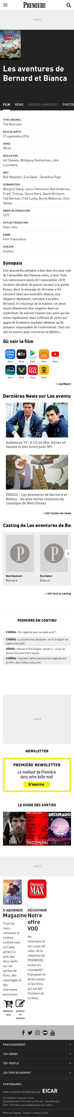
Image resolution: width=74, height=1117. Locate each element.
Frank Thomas (13, 194)
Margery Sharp (13, 189)
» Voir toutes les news (57, 513)
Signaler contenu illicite (35, 1112)
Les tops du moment (17, 1072)
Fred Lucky (29, 198)
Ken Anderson (60, 189)
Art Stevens (11, 160)
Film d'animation (14, 239)
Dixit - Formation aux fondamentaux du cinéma (27, 1104)
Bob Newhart (12, 177)
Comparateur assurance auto (18, 1097)
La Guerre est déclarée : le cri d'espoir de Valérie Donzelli (37, 641)
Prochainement (14, 1044)
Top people (11, 1063)
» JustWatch (63, 384)
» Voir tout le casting (58, 593)
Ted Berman (11, 198)
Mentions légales (12, 1112)
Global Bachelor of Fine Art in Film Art (23, 1101)
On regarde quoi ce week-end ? (31, 632)
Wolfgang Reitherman (35, 160)
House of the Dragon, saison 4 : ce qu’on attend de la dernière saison (35, 651)
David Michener (54, 194)
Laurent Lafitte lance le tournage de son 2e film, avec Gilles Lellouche (36, 660)
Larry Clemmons (37, 189)
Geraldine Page (50, 177)
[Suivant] (68, 554)
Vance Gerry (33, 194)
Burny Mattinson (50, 198)
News (19, 104)
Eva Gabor (31, 177)
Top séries (10, 1054)
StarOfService (52, 1101)
